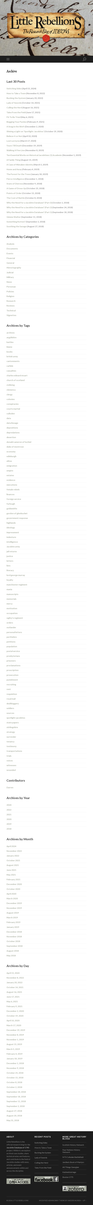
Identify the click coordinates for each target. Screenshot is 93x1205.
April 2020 (11, 893)
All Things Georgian (70, 1167)
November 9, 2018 (15, 1068)
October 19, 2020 (15, 1016)
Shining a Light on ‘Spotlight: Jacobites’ (34, 131)
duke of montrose (15, 446)
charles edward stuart (17, 375)
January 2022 (13, 855)
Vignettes (11, 315)
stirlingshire (12, 727)
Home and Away (23, 169)
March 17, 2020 (14, 1025)
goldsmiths (12, 508)
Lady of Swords (23, 103)
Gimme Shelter (24, 217)
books (9, 351)
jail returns (12, 551)
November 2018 (14, 936)
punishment (12, 679)
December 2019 (14, 903)
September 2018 (15, 946)
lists (8, 565)
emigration (12, 465)
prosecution (12, 675)
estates (10, 475)
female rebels (13, 489)
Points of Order (23, 193)
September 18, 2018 (16, 1096)
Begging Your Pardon (25, 122)
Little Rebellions (20, 1200)
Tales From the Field (23, 112)
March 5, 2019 (13, 1049)
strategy (11, 732)
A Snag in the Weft (25, 126)
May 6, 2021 (12, 1001)
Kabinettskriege (69, 1172)
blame (9, 347)
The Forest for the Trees (27, 174)
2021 (9, 814)
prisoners (11, 660)
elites (9, 461)
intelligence (12, 542)
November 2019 (14, 908)
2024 (9, 805)
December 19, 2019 (16, 1030)
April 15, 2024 (13, 973)
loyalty (10, 580)
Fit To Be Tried (20, 117)
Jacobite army (13, 546)
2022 (9, 810)
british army (12, 356)
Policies (10, 291)
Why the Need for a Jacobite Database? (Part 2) (40, 207)
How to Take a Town (26, 93)
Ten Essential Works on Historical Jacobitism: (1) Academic (44, 155)
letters (10, 561)
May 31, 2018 (13, 1120)
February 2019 (13, 922)
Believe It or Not (22, 136)
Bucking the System (25, 98)
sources (10, 713)
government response (17, 518)
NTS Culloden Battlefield (72, 1157)
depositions (12, 427)
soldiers (10, 708)
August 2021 (13, 865)
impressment (13, 532)
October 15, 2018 (15, 1077)
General (10, 263)
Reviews (11, 305)
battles (10, 342)
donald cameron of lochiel (19, 442)
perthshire (12, 637)
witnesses (11, 765)
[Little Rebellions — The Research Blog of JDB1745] (46, 27)
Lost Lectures (21, 141)
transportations (14, 751)
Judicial (10, 272)
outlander (11, 627)
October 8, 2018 (14, 1082)
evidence (11, 480)
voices (10, 760)
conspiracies (13, 404)
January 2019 (13, 927)
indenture (11, 537)
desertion (11, 437)
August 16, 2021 (14, 992)
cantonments (13, 361)
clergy (9, 394)
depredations (13, 432)
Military (10, 277)
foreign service (14, 499)
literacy (10, 570)
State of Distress (24, 183)
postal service (13, 651)
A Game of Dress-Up (25, 188)
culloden (11, 413)
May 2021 (11, 874)
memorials (11, 599)
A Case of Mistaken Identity (27, 164)
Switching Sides (21, 88)
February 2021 (13, 879)
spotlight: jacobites (16, 718)
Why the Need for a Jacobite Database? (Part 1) (40, 212)
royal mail (11, 699)
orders (10, 622)
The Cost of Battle (24, 198)
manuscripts (12, 594)
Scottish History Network (73, 1145)
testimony (11, 746)
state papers (13, 722)
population (12, 646)
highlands (11, 523)
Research (11, 301)
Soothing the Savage (25, 226)
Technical (11, 310)
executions (12, 485)
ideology (11, 527)
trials (9, 756)
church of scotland (16, 380)
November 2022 (14, 851)
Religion (10, 296)
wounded (11, 770)
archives (11, 332)
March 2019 (12, 917)
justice (10, 556)
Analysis (10, 244)
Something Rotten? (26, 221)
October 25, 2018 (15, 1073)
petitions (11, 641)
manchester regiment (17, 584)
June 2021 (11, 870)
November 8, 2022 (15, 977)
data (9, 418)
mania (9, 589)
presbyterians (13, 656)
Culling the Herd (23, 107)
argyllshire (11, 337)
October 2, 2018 (14, 1087)
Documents (12, 248)
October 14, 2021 (15, 987)
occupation (12, 613)
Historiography (14, 267)
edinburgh (11, 456)
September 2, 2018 (16, 1106)
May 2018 (11, 955)
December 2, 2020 (15, 1011)
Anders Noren (74, 1200)
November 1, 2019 (15, 1039)
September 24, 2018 (16, 1092)
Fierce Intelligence (25, 179)
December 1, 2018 (15, 1063)
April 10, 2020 (13, 1020)
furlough (11, 504)
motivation (12, 608)
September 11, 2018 (16, 1101)
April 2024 (11, 846)
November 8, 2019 (15, 1035)
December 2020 (14, 884)
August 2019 (13, 913)
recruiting (11, 684)
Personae (11, 286)
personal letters (14, 632)
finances (10, 494)
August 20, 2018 (14, 1115)
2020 (9, 819)
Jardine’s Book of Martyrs (73, 1162)
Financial (11, 258)
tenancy (10, 741)
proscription (13, 670)
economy (11, 451)
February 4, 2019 (14, 1054)
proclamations (13, 665)
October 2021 (13, 860)
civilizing (11, 385)
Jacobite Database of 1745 (18, 1147)
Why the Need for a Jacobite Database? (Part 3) (38, 202)
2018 (9, 829)
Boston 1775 (67, 1177)
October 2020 (13, 889)
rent (9, 689)
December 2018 (14, 932)
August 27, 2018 (14, 1111)
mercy (9, 603)
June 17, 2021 (13, 996)
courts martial (13, 409)
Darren (10, 787)
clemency (11, 389)
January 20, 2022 (14, 982)
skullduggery (13, 703)
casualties (11, 370)
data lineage (12, 423)
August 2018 (13, 951)
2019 (9, 824)
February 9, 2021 (14, 1006)
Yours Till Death (24, 145)
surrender (11, 737)
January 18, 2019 (14, 1058)
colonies (11, 399)
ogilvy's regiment (15, 618)
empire (10, 470)
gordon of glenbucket (17, 513)
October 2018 (13, 941)
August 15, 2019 (14, 1044)
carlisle (10, 366)
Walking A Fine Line (25, 150)
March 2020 (12, 898)
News (9, 282)
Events (10, 253)
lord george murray (16, 575)
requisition (12, 694)
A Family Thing (22, 160)
